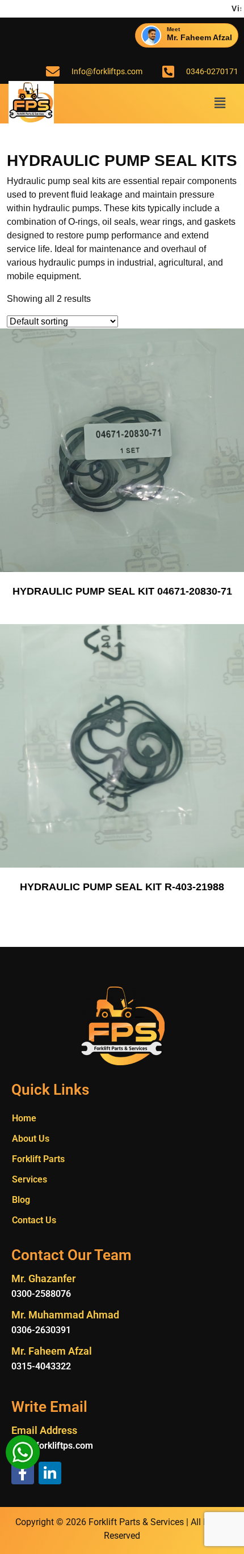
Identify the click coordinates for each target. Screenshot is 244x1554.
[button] (220, 103)
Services (29, 1179)
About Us (30, 1138)
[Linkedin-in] (50, 1473)
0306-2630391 (41, 1330)
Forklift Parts (38, 1159)
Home (24, 1118)
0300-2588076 (41, 1293)
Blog (21, 1199)
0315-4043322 (41, 1366)
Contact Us (34, 1220)
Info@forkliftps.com (52, 1445)
